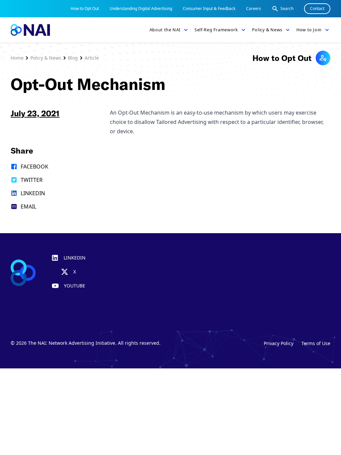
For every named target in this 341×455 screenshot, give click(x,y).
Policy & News (45, 58)
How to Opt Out (85, 8)
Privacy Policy (278, 343)
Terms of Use (315, 343)
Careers (253, 8)
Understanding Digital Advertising (141, 8)
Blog (73, 58)
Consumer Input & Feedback (209, 8)
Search (286, 8)
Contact (317, 8)
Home (17, 58)
